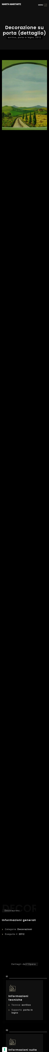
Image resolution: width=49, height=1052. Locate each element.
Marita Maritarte (11, 4)
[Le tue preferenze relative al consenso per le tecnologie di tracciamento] (4, 1049)
